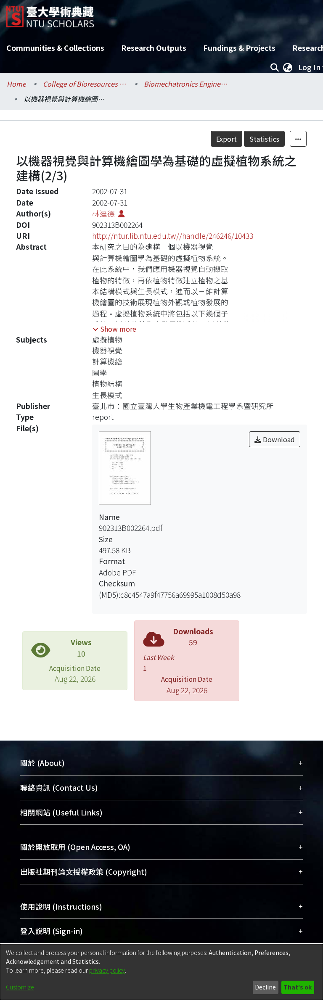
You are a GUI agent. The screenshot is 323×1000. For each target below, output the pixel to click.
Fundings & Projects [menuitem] (239, 47)
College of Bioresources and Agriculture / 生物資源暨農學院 (85, 84)
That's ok (297, 987)
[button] (114, 328)
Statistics (264, 139)
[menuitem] (288, 67)
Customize (20, 987)
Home (16, 84)
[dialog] (161, 972)
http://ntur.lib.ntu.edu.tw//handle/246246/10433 (172, 235)
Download (278, 439)
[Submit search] (274, 67)
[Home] (50, 13)
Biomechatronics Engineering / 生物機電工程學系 (186, 84)
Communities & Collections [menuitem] (55, 47)
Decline (265, 987)
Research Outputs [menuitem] (153, 47)
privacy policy (107, 970)
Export (226, 139)
